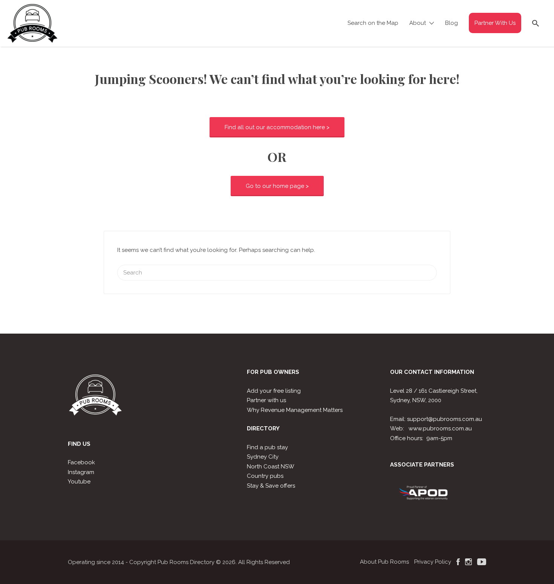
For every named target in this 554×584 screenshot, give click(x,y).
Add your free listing (274, 390)
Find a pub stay (267, 447)
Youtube (79, 481)
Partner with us (266, 400)
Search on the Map (372, 23)
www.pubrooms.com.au (440, 428)
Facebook (81, 462)
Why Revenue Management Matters (295, 410)
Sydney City (263, 456)
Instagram (81, 472)
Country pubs (265, 476)
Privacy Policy (432, 561)
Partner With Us (495, 23)
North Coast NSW (270, 466)
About (417, 23)
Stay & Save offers (271, 485)
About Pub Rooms (384, 561)
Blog (451, 23)
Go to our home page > (277, 186)
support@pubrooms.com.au (444, 419)
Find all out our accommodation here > (277, 127)
